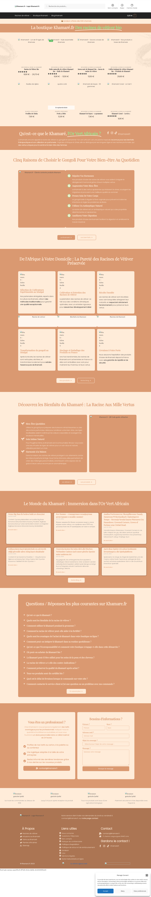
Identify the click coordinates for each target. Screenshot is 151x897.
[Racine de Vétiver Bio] (31, 52)
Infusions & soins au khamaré (31, 67)
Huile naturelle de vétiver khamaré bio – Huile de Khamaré (61, 70)
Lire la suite (61, 123)
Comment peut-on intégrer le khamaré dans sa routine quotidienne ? (59, 641)
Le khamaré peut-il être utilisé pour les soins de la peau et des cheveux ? (60, 657)
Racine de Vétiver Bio (31, 69)
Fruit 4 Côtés (61, 114)
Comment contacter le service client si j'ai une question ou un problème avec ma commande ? (70, 683)
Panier (122, 8)
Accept (105, 891)
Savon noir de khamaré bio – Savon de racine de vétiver (91, 70)
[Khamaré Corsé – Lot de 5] (121, 96)
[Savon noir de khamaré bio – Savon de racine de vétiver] (91, 52)
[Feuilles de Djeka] (31, 96)
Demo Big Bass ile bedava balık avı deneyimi (26, 514)
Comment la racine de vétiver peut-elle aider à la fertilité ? (54, 631)
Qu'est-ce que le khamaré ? (39, 615)
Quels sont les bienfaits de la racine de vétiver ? (49, 620)
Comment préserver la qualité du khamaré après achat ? (53, 668)
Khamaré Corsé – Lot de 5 (121, 114)
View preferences (140, 891)
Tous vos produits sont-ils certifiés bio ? (45, 673)
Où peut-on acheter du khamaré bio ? (44, 652)
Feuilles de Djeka (32, 114)
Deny (122, 891)
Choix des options (31, 81)
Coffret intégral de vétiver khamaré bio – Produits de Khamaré (121, 70)
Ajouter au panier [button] (91, 81)
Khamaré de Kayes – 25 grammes (91, 114)
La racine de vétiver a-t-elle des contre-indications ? (51, 662)
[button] (147, 875)
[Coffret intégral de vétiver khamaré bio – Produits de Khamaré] (121, 52)
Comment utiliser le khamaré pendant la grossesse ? (51, 625)
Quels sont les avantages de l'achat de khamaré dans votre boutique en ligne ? (63, 636)
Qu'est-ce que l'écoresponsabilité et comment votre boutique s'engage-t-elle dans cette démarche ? (73, 646)
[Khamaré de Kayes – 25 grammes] (91, 96)
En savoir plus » (12, 529)
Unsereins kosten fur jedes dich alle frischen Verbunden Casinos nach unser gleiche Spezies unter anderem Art (75, 552)
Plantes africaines (31, 111)
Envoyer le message (105, 769)
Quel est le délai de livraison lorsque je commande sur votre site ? (57, 678)
